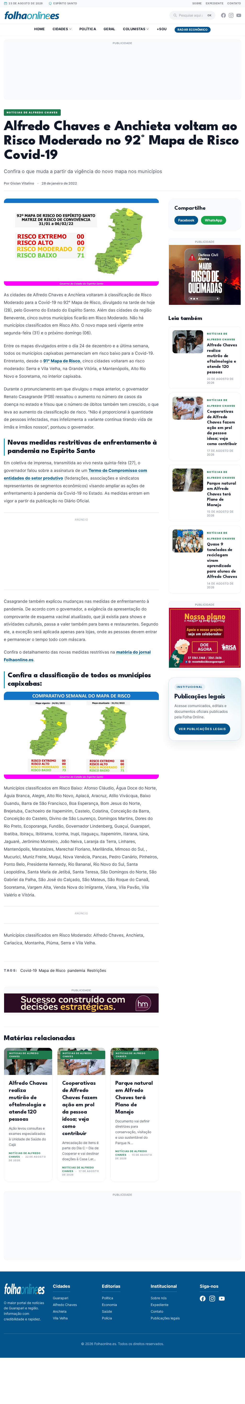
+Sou (162, 29)
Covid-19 (28, 970)
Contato (234, 3)
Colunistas (134, 29)
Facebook (186, 220)
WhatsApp (213, 220)
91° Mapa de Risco (61, 360)
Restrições (96, 970)
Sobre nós (159, 1298)
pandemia (76, 970)
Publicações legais (165, 1318)
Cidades (60, 29)
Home (39, 29)
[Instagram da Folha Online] (231, 15)
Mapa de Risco (52, 970)
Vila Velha (60, 1318)
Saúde (107, 1311)
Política (87, 29)
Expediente (215, 3)
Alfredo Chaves (65, 1305)
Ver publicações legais (202, 729)
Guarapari (60, 1298)
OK (209, 15)
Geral (109, 29)
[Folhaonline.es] (32, 15)
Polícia (107, 1318)
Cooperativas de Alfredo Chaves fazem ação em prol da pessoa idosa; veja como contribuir (222, 428)
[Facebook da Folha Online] (223, 15)
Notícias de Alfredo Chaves (32, 112)
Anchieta (60, 1311)
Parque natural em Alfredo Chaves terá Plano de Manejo (134, 1098)
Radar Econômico (193, 29)
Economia (109, 1305)
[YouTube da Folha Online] (238, 15)
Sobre (197, 3)
